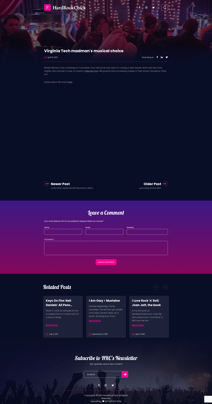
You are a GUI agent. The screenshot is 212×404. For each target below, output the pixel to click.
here (70, 82)
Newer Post (60, 184)
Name (46, 227)
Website (130, 227)
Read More (52, 325)
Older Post (152, 184)
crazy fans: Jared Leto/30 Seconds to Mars (72, 188)
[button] (156, 287)
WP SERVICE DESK (112, 401)
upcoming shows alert (150, 188)
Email (87, 227)
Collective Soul (91, 71)
